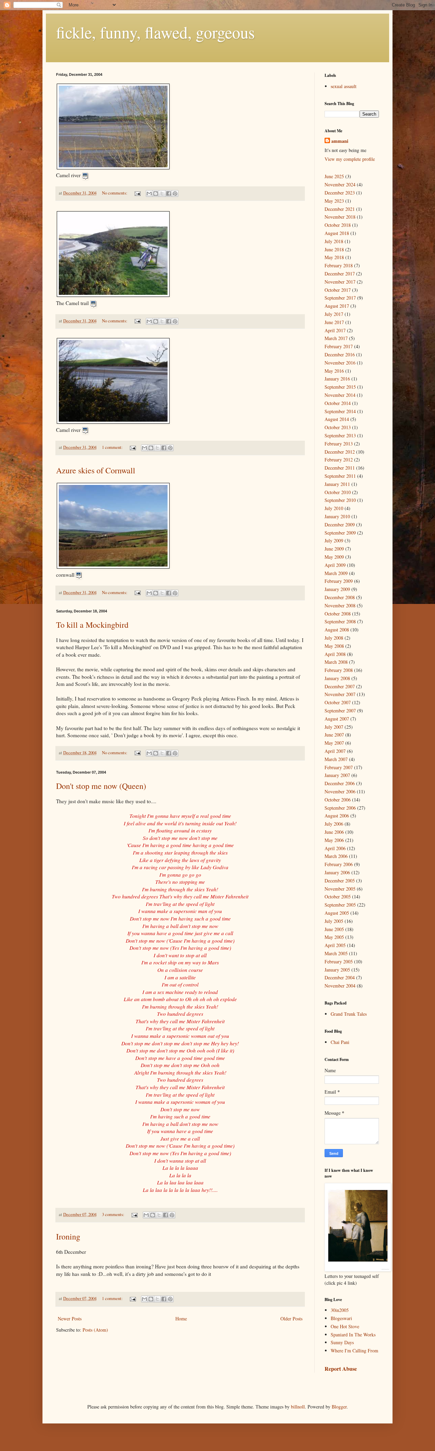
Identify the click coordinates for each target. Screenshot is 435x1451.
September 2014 (340, 411)
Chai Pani (340, 1042)
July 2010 (334, 508)
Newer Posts (70, 1318)
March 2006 (336, 856)
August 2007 (337, 718)
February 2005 (339, 961)
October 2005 (338, 896)
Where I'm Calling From (354, 1350)
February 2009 (339, 581)
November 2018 (340, 217)
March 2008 (336, 662)
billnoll (298, 1406)
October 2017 (338, 290)
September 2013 (340, 435)
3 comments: (113, 1214)
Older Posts (291, 1318)
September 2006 (340, 808)
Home (181, 1318)
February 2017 (339, 346)
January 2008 (337, 678)
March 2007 (336, 759)
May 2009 (334, 557)
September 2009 (340, 532)
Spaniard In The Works (353, 1334)
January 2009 (337, 589)
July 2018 (334, 241)
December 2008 (340, 597)
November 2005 (340, 888)
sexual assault (343, 86)
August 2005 (337, 913)
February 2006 (339, 864)
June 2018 (334, 249)
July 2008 (334, 638)
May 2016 (334, 371)
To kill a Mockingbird (92, 624)
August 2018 (337, 233)
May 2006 (334, 840)
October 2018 (338, 225)
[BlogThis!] (155, 193)
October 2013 (338, 427)
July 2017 (334, 314)
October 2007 (338, 702)
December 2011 (340, 468)
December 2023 (340, 192)
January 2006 (337, 872)
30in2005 (340, 1310)
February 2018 (339, 265)
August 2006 (337, 815)
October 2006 (338, 799)
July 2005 (334, 921)
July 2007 (334, 727)
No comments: (115, 193)
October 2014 (338, 403)
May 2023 (334, 201)
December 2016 (340, 354)
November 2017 (340, 282)
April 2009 (335, 565)
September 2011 (340, 476)
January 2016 (337, 378)
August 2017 (337, 306)
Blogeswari (341, 1318)
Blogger (339, 1406)
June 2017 (334, 322)
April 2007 (335, 751)
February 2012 (339, 459)
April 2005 (335, 945)
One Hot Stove (345, 1326)
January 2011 (337, 484)
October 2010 (338, 492)
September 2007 (340, 710)
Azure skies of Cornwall (95, 470)
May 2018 (334, 257)
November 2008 (340, 605)
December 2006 (340, 783)
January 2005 (337, 969)
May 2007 (334, 743)
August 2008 (337, 629)
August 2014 (337, 419)
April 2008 (335, 654)
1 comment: (113, 447)
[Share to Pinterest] (175, 193)
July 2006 (334, 824)
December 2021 (340, 209)
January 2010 (337, 516)
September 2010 (340, 500)
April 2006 (335, 848)
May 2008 (334, 646)
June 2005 (334, 929)
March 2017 (336, 338)
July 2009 (334, 540)
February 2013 (339, 443)
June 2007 (334, 734)
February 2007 (339, 767)
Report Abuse (341, 1369)
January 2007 (337, 775)
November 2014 (340, 395)
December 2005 (340, 880)
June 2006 (334, 832)
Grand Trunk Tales (349, 1014)
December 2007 (340, 686)
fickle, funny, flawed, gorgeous (155, 32)
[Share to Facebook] (168, 193)
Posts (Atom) (95, 1330)
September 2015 (340, 387)
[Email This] (149, 193)
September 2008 (340, 621)
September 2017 (340, 297)
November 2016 (340, 362)
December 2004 (340, 977)
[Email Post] (137, 193)
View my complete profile (350, 159)
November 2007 (340, 694)
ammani (339, 141)
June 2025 (334, 176)
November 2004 (340, 985)
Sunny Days (342, 1342)
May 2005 (334, 937)
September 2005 (340, 904)
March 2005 (336, 953)
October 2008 (338, 613)
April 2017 (335, 330)
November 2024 (340, 184)
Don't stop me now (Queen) (101, 785)
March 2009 (336, 573)
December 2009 (340, 524)
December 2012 (340, 452)
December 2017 (340, 273)
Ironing (68, 1236)
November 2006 (340, 791)
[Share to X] (162, 193)
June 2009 (334, 548)
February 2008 (339, 670)
